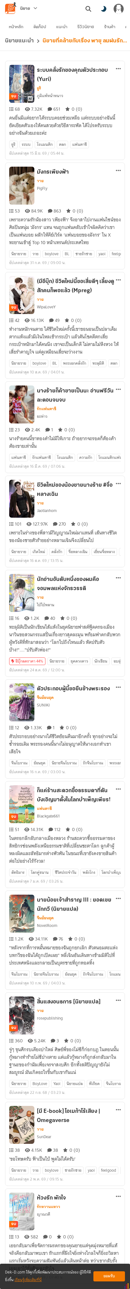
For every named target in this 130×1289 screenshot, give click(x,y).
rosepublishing (50, 1018)
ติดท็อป (39, 27)
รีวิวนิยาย (85, 27)
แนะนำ (61, 27)
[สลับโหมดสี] (103, 9)
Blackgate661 (48, 816)
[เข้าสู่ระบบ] (118, 9)
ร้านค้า (109, 27)
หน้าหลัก (16, 27)
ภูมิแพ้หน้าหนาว (50, 95)
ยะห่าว (42, 416)
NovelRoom (47, 925)
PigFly (42, 188)
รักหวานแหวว (48, 1206)
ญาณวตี (43, 1214)
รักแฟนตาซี (46, 408)
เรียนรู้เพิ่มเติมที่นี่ (28, 1280)
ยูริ (39, 88)
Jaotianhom (47, 510)
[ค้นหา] (88, 9)
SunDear (44, 1136)
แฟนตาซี (44, 808)
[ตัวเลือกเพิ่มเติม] (118, 68)
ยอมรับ (109, 1276)
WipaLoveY (46, 307)
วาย (40, 180)
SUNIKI (43, 705)
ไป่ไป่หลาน (45, 604)
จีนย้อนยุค (45, 697)
